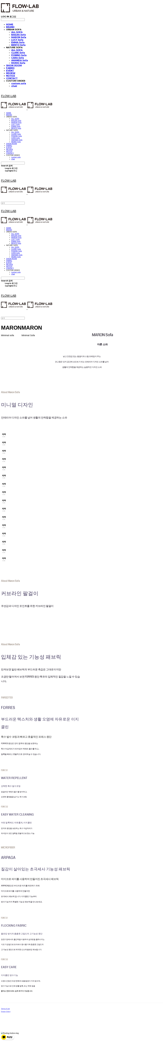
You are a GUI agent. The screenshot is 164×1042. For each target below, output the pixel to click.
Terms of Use (5, 1009)
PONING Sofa (19, 55)
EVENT (10, 70)
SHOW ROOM (14, 65)
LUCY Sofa (17, 39)
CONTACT (12, 78)
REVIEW (10, 73)
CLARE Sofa (18, 52)
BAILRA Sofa (18, 34)
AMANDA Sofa (19, 60)
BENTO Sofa (18, 45)
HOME (9, 24)
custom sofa (18, 83)
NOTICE (10, 75)
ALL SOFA (17, 32)
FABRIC (10, 68)
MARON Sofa (18, 37)
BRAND (10, 27)
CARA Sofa (17, 57)
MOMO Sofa (18, 63)
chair (14, 86)
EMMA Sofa (17, 42)
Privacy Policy (6, 1011)
